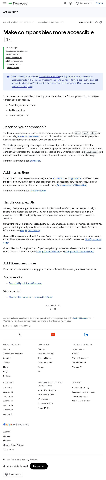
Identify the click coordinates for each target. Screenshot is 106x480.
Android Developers (11, 22)
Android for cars (79, 362)
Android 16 (8, 392)
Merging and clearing (30, 230)
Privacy (41, 367)
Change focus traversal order (79, 251)
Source (6, 362)
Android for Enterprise (13, 353)
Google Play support (80, 396)
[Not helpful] (101, 22)
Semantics (35, 160)
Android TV (77, 367)
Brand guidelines (29, 459)
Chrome (6, 436)
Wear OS (76, 353)
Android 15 (8, 396)
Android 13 (8, 405)
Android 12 (8, 409)
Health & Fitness (44, 358)
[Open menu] (4, 3)
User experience (57, 22)
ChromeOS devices (80, 358)
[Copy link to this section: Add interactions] (32, 172)
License (15, 459)
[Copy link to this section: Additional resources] (39, 263)
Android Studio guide (47, 390)
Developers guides (46, 394)
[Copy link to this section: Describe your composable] (49, 127)
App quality (10, 12)
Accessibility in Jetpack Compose (25, 283)
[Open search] (65, 3)
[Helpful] (96, 22)
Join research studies (81, 401)
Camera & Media (45, 362)
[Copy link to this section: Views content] (24, 291)
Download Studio (45, 403)
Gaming (41, 349)
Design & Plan (28, 22)
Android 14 (8, 401)
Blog (5, 371)
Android (6, 349)
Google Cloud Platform (13, 445)
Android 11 (8, 414)
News (5, 367)
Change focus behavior (48, 251)
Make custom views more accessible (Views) (31, 297)
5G (39, 371)
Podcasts (7, 376)
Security (6, 358)
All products (8, 449)
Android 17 (8, 387)
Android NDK (43, 408)
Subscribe (38, 466)
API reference (44, 399)
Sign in (99, 3)
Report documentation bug (84, 392)
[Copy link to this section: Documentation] (26, 277)
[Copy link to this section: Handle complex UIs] (37, 202)
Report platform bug (80, 387)
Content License (80, 318)
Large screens (78, 349)
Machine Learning (45, 353)
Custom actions (38, 190)
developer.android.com (49, 76)
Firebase (7, 440)
